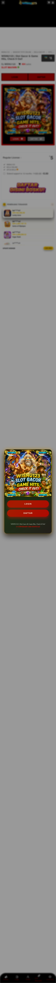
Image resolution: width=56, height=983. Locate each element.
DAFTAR (28, 513)
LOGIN (28, 504)
